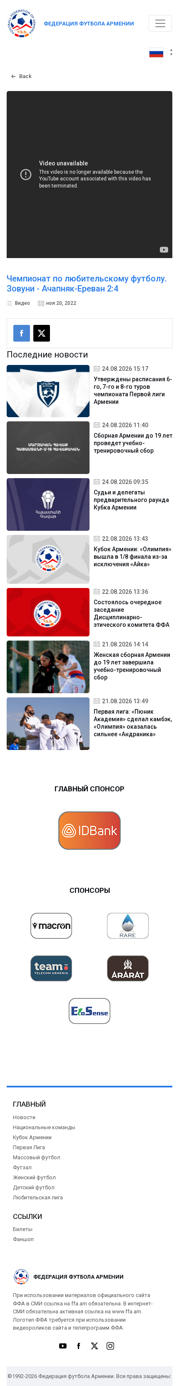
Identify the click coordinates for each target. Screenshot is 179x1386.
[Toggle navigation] (160, 23)
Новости (24, 1117)
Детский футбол (34, 1187)
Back (25, 76)
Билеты (22, 1229)
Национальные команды (44, 1127)
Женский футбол (34, 1177)
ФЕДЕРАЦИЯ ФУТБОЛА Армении (89, 23)
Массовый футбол (36, 1157)
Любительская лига (38, 1197)
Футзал (22, 1167)
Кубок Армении (32, 1137)
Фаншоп (23, 1239)
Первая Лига (29, 1147)
